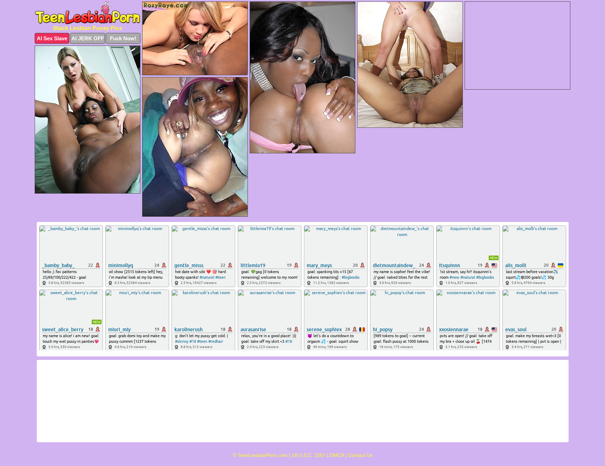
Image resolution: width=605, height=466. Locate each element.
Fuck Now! (123, 38)
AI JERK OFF (87, 38)
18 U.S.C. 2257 (309, 455)
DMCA (337, 455)
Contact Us (360, 455)
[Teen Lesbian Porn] (87, 12)
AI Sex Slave (52, 38)
